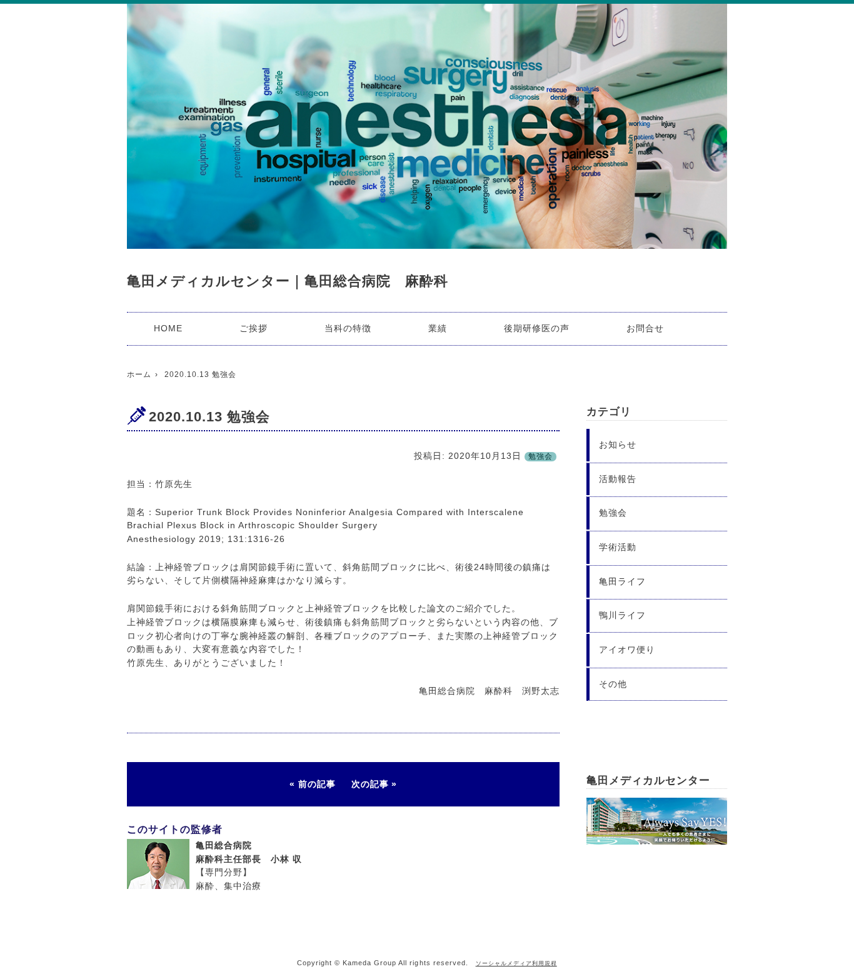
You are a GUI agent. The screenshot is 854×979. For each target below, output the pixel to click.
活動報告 (617, 479)
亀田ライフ (622, 581)
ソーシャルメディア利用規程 (516, 963)
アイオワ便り (627, 650)
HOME (168, 328)
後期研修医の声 (537, 328)
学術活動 (617, 547)
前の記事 (317, 784)
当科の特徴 (347, 328)
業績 (437, 328)
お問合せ (645, 328)
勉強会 (540, 456)
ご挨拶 (253, 328)
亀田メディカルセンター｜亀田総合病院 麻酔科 (287, 281)
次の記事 (370, 784)
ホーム (139, 374)
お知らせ (617, 444)
